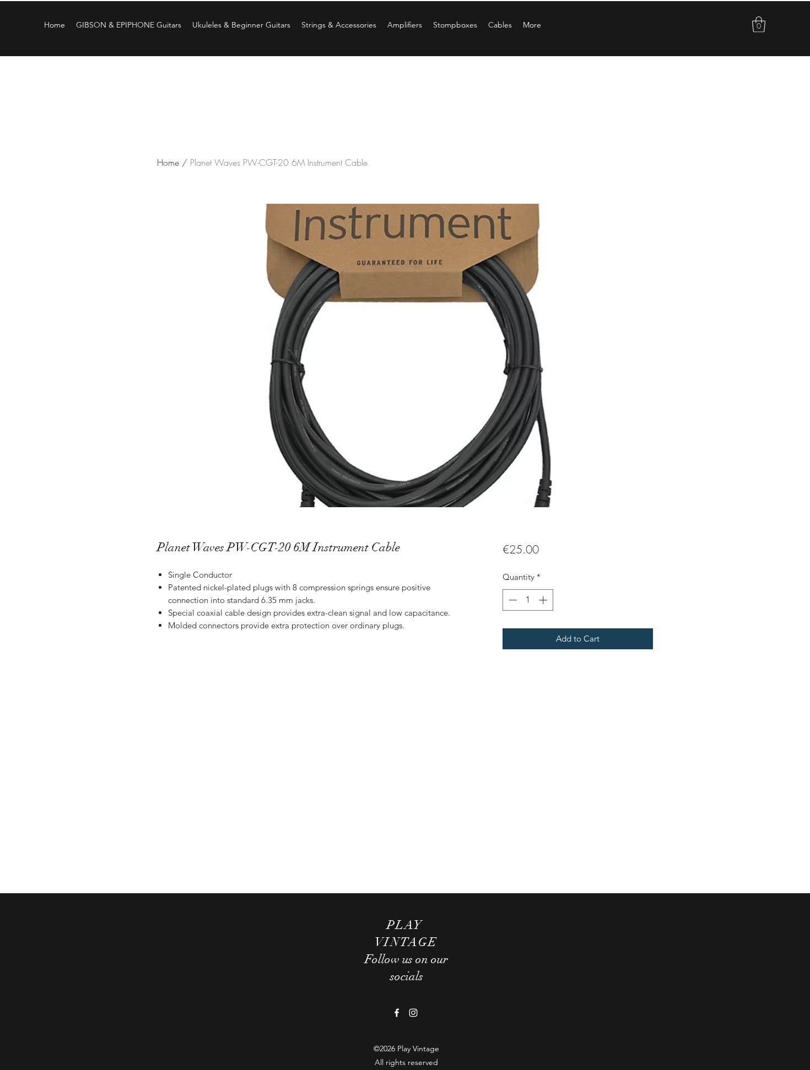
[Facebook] (396, 1012)
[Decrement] (511, 600)
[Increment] (544, 600)
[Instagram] (413, 1012)
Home (168, 162)
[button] (758, 24)
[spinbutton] (528, 600)
